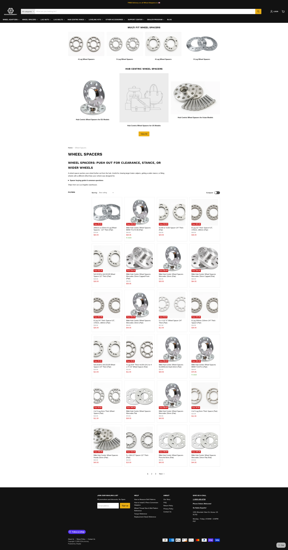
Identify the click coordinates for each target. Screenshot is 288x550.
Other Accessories (115, 19)
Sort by (94, 193)
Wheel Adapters (10, 19)
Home (70, 148)
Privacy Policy (168, 509)
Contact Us (167, 512)
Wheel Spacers (29, 19)
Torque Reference (140, 514)
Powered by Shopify (74, 544)
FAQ (165, 502)
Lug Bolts (58, 19)
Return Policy (168, 505)
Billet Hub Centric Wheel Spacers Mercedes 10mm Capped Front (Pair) (138, 276)
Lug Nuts (45, 19)
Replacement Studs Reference (145, 517)
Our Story (166, 499)
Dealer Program (155, 19)
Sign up (125, 505)
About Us (71, 539)
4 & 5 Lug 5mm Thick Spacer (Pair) (204, 411)
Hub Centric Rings (76, 19)
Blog (169, 19)
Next (161, 474)
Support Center (135, 19)
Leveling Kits (95, 19)
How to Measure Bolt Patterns (144, 499)
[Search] (258, 11)
